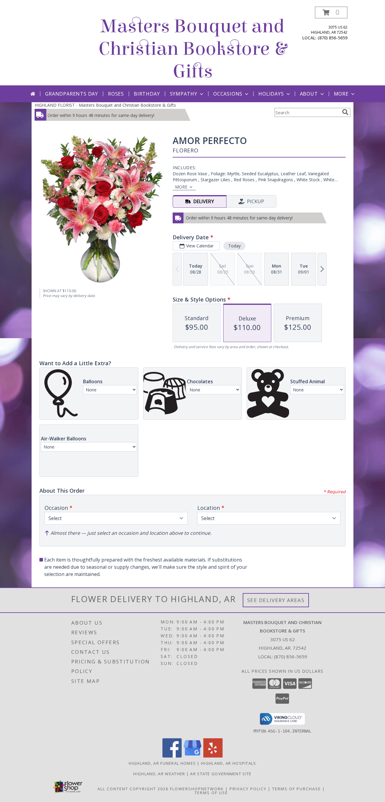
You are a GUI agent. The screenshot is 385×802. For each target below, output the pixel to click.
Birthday (147, 93)
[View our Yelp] (213, 756)
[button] (331, 12)
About (309, 93)
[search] (345, 112)
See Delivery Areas (276, 600)
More (341, 93)
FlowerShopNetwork (197, 788)
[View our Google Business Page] (192, 756)
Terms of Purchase (296, 788)
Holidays (271, 93)
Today (234, 246)
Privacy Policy (247, 788)
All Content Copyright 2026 (132, 788)
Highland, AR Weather (159, 773)
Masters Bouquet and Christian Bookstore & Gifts (193, 49)
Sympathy (183, 93)
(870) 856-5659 (332, 38)
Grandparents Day (71, 93)
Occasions (227, 93)
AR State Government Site (220, 773)
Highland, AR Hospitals (228, 763)
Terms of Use (211, 792)
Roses (116, 93)
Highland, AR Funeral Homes (162, 763)
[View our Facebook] (172, 756)
